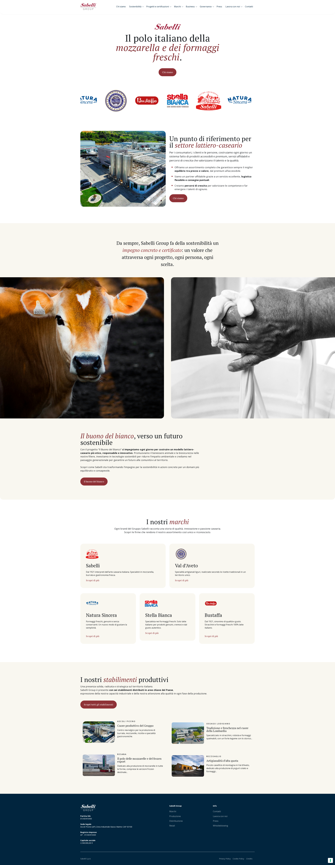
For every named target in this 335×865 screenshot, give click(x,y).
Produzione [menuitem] (175, 816)
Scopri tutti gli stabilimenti (98, 704)
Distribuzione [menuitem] (176, 821)
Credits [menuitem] (249, 858)
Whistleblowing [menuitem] (220, 825)
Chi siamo (167, 72)
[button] (137, 6)
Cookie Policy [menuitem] (238, 858)
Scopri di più (92, 580)
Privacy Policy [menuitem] (225, 858)
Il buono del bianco (94, 481)
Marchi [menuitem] (172, 811)
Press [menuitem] (215, 821)
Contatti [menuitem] (217, 811)
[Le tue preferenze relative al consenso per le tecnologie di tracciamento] (330, 860)
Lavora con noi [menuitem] (220, 816)
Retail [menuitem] (172, 825)
